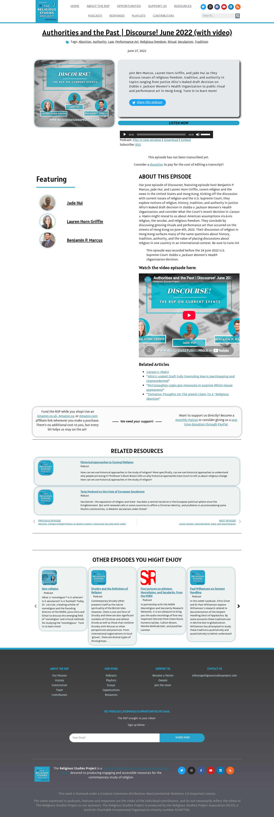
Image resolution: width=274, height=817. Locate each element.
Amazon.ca (66, 416)
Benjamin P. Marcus (85, 240)
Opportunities (129, 6)
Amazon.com (88, 416)
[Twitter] (203, 7)
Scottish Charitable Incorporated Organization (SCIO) (115, 771)
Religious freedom (153, 42)
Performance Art (127, 42)
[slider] (206, 134)
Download (171, 140)
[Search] (237, 15)
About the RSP (98, 6)
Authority (100, 42)
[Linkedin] (231, 7)
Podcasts (95, 16)
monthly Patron (186, 420)
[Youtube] (224, 7)
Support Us (157, 6)
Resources (182, 6)
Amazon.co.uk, (48, 416)
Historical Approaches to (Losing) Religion (107, 462)
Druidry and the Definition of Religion (109, 590)
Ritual (172, 42)
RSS (138, 145)
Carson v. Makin (157, 372)
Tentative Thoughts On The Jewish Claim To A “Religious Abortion (187, 397)
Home (74, 6)
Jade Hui (75, 203)
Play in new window (147, 140)
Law (111, 42)
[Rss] (238, 7)
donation (156, 165)
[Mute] (198, 134)
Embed (186, 140)
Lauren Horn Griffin (85, 221)
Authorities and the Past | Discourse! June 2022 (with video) (137, 32)
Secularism (185, 42)
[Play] (125, 134)
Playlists (138, 16)
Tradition (201, 42)
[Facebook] (217, 7)
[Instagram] (210, 7)
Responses (117, 16)
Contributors (163, 16)
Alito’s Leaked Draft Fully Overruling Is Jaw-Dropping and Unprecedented (190, 379)
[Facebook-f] (201, 770)
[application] (166, 134)
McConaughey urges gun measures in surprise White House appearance (189, 388)
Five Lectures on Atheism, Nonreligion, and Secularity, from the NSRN (162, 592)
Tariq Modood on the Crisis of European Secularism (113, 491)
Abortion (85, 42)
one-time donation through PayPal (211, 422)
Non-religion (50, 588)
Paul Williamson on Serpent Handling (207, 590)
